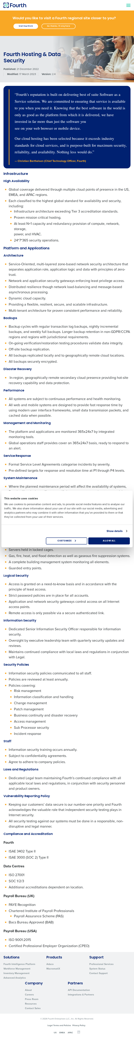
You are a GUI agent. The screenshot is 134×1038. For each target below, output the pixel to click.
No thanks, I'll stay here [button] (58, 26)
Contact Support (98, 973)
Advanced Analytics (14, 978)
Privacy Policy (78, 1025)
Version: (46, 74)
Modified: (12, 74)
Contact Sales (33, 1008)
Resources (31, 1004)
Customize (64, 541)
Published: (9, 69)
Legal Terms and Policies (59, 1025)
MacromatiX (53, 969)
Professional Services (101, 964)
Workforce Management (16, 969)
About (28, 990)
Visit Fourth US (26, 26)
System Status (97, 969)
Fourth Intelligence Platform (19, 964)
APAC (70, 1032)
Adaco (50, 964)
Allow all (109, 541)
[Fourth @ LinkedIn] (78, 1032)
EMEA (62, 1032)
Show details (115, 531)
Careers (29, 994)
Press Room (31, 999)
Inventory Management (16, 973)
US (55, 1032)
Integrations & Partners (81, 994)
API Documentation (79, 990)
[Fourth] (15, 5)
